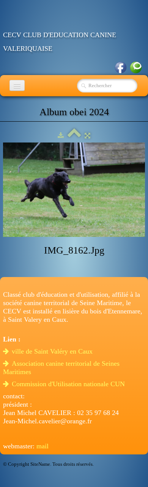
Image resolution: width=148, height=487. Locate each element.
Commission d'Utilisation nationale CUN (69, 384)
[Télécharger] (61, 135)
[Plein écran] (87, 135)
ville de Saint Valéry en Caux (53, 351)
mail (42, 446)
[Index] (74, 135)
